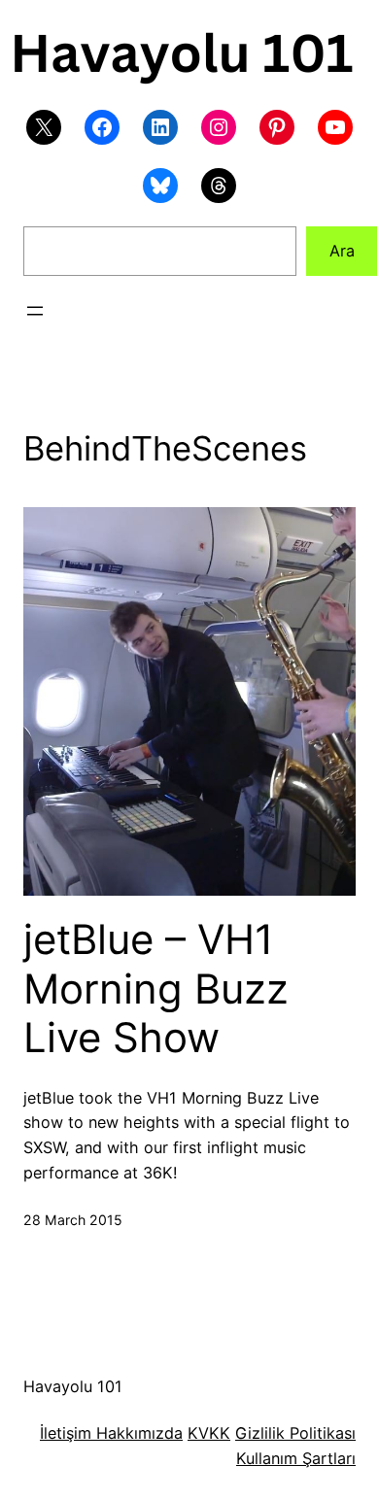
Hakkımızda (137, 1433)
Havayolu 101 (72, 1386)
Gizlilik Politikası (295, 1433)
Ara (342, 250)
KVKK (209, 1433)
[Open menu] (35, 311)
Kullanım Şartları (296, 1458)
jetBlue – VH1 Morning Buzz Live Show (156, 988)
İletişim (65, 1433)
